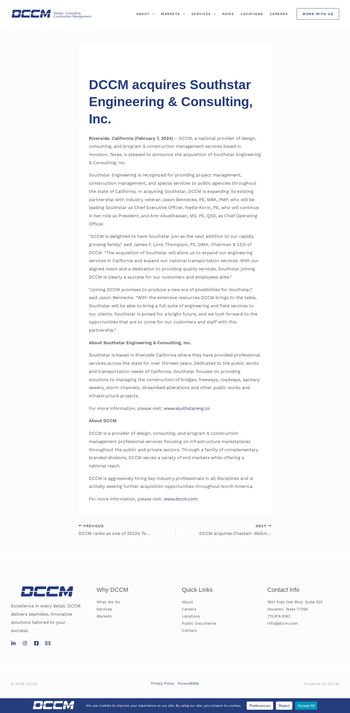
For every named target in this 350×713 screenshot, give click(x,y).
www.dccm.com (180, 499)
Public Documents (199, 623)
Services (201, 14)
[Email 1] (47, 643)
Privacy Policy (162, 683)
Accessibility (188, 683)
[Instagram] (24, 643)
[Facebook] (36, 643)
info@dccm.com (282, 623)
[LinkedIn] (13, 643)
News (228, 14)
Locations (252, 14)
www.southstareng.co (187, 408)
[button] (152, 14)
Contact (189, 630)
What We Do (108, 602)
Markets (170, 14)
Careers (279, 14)
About (143, 14)
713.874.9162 (278, 616)
